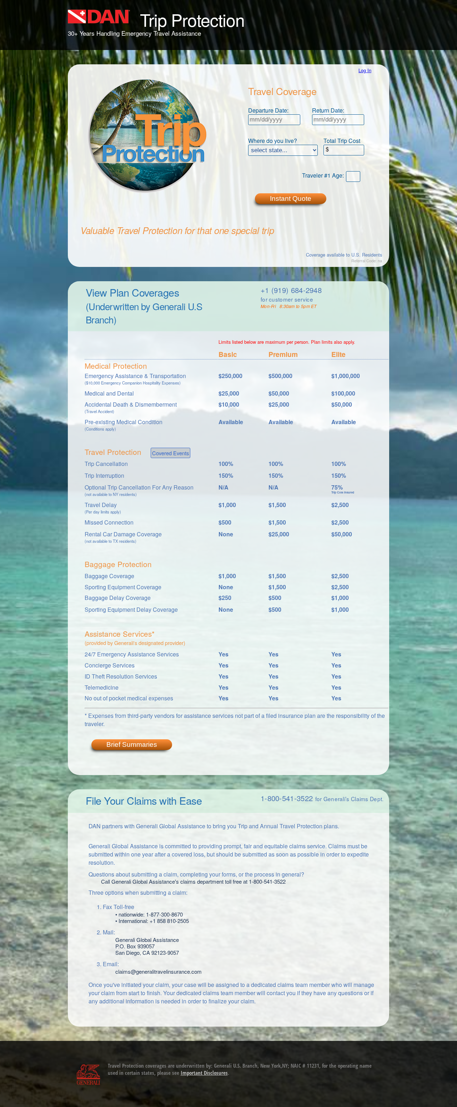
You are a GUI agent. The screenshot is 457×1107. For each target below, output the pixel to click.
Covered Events (170, 453)
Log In (364, 70)
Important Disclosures (204, 1072)
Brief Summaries (131, 744)
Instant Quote (290, 198)
